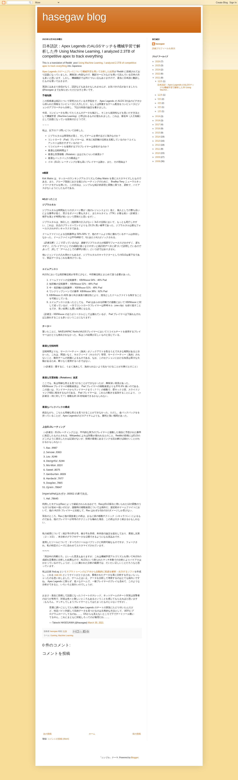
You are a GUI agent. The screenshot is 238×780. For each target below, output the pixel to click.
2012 (158, 145)
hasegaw (160, 44)
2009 (158, 157)
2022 (158, 73)
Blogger (134, 757)
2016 (158, 128)
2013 (158, 141)
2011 (158, 149)
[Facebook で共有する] (84, 631)
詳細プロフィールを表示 (163, 48)
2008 (158, 161)
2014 (158, 137)
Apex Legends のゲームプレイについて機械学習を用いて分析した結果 (78, 71)
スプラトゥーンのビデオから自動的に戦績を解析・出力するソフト (100, 571)
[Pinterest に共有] (87, 631)
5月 (160, 99)
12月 (160, 81)
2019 (158, 116)
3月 (160, 107)
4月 (160, 103)
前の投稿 (136, 734)
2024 (158, 69)
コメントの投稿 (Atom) (58, 739)
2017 (158, 124)
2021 (158, 77)
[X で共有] (81, 631)
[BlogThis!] (77, 631)
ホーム (92, 734)
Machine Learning (65, 635)
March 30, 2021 (95, 622)
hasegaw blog (74, 17)
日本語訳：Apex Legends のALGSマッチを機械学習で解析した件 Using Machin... (175, 87)
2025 (158, 65)
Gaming (54, 635)
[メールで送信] (74, 631)
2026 (158, 61)
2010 (158, 153)
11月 (160, 95)
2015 (158, 133)
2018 (158, 120)
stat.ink (58, 575)
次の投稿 (47, 734)
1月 (160, 111)
